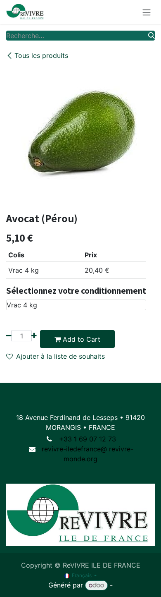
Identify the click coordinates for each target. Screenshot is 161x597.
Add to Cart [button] (80, 339)
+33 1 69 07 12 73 (87, 439)
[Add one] (34, 336)
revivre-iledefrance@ (74, 449)
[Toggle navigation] (146, 12)
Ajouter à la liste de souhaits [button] (60, 356)
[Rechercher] (151, 36)
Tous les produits (41, 55)
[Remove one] (9, 336)
